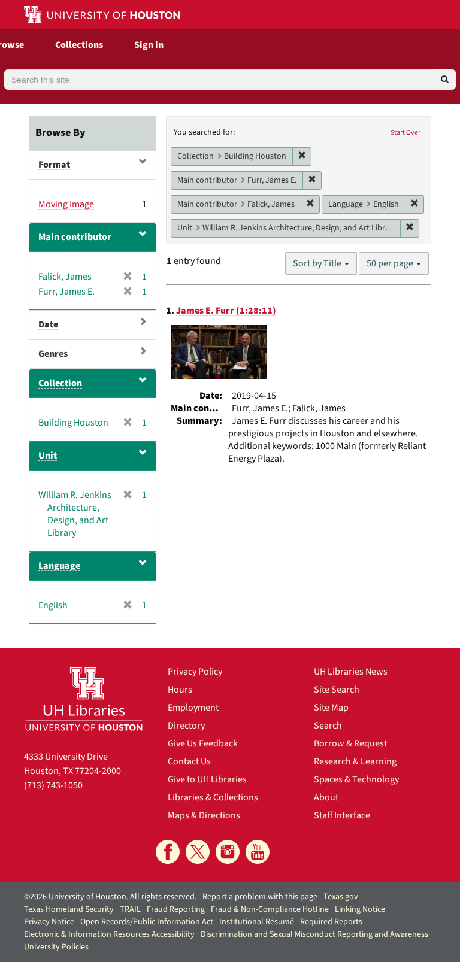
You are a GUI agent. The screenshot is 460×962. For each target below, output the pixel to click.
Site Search (336, 689)
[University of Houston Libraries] (84, 699)
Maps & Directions (204, 815)
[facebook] (168, 852)
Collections (79, 44)
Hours (180, 689)
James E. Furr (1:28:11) (226, 310)
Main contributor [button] (74, 237)
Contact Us (189, 761)
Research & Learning (355, 761)
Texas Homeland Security (69, 909)
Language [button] (59, 565)
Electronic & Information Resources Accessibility (109, 934)
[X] (198, 852)
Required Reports (331, 922)
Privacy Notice (49, 922)
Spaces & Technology (356, 779)
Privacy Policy (195, 671)
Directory (186, 725)
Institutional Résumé (256, 922)
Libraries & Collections (213, 797)
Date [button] (48, 324)
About (326, 797)
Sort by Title (318, 263)
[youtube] (258, 852)
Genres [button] (53, 353)
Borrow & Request (350, 743)
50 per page (391, 263)
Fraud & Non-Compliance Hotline (270, 909)
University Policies (56, 947)
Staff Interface (342, 815)
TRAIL (130, 909)
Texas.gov (340, 897)
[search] (445, 79)
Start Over (405, 133)
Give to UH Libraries (207, 779)
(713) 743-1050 (53, 785)
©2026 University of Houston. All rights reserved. (110, 897)
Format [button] (54, 164)
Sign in (149, 44)
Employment (193, 707)
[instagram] (228, 852)
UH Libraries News (351, 671)
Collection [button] (60, 383)
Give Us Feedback (203, 743)
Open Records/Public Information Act (146, 922)
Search (328, 725)
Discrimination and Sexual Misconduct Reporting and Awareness (314, 934)
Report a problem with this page (259, 897)
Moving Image (66, 204)
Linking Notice (360, 909)
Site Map (331, 707)
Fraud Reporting (176, 909)
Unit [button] (47, 455)
